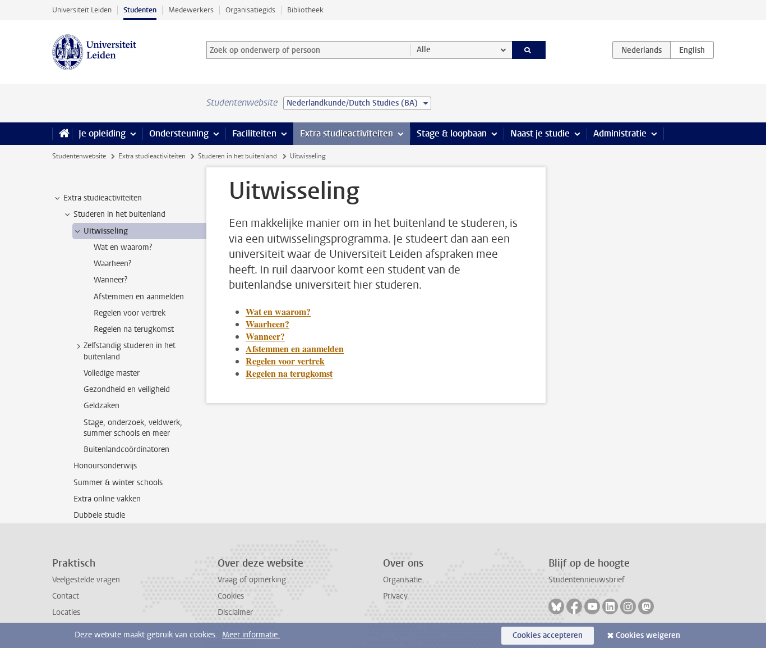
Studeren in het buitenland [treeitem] (119, 214)
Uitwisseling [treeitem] (106, 231)
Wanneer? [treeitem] (110, 280)
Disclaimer (235, 612)
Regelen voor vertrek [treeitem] (129, 313)
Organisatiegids (250, 10)
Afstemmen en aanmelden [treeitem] (139, 296)
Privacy (395, 596)
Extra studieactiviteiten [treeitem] (102, 198)
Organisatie (402, 579)
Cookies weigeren (648, 635)
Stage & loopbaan (452, 133)
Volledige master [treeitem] (112, 373)
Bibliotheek (305, 10)
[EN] (692, 50)
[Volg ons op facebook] (574, 606)
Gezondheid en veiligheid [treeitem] (127, 389)
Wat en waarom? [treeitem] (123, 247)
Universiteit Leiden (82, 10)
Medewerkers (191, 10)
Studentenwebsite (79, 156)
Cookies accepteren (548, 635)
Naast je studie (540, 133)
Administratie (620, 133)
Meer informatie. (251, 634)
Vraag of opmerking (252, 579)
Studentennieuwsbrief (586, 579)
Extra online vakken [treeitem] (107, 499)
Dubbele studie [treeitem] (99, 515)
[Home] (62, 133)
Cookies (231, 596)
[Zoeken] (529, 50)
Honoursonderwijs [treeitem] (105, 465)
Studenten (139, 10)
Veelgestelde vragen (86, 579)
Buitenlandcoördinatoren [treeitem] (126, 449)
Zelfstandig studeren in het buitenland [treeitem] (130, 351)
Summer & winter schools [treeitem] (118, 482)
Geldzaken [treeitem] (101, 405)
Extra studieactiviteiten (346, 133)
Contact (65, 596)
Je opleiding (102, 133)
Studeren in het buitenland (237, 156)
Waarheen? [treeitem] (112, 263)
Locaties (66, 612)
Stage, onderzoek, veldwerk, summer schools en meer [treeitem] (133, 428)
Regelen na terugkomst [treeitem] (134, 329)
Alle (424, 49)
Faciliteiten (254, 133)
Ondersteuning (179, 133)
